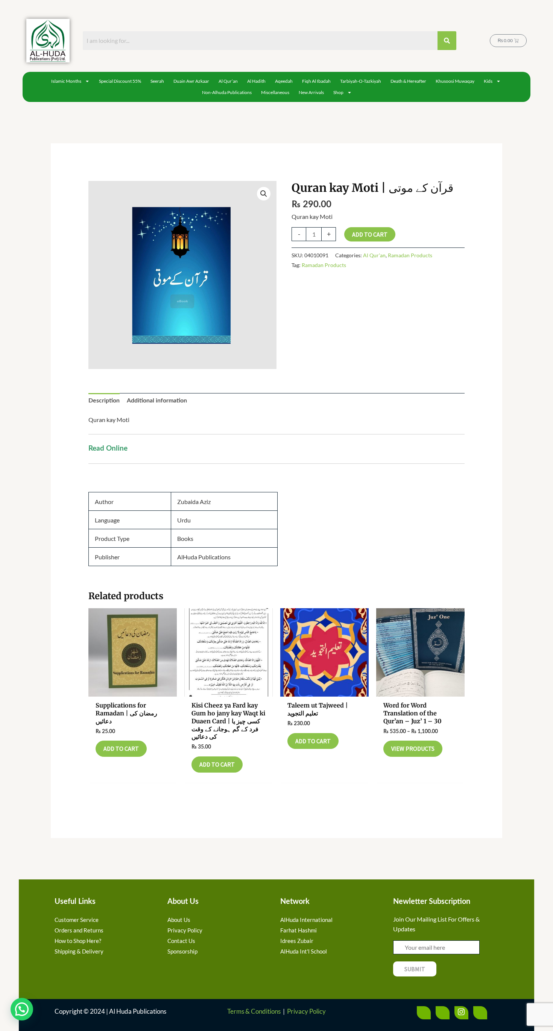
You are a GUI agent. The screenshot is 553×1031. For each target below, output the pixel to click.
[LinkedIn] (480, 1012)
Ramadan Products (410, 255)
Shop (338, 92)
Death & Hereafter (408, 81)
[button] (263, 193)
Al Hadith (256, 81)
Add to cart (369, 234)
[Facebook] (424, 1012)
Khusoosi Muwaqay (455, 81)
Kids (488, 81)
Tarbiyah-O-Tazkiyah (360, 81)
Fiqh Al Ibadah (316, 81)
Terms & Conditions (254, 1011)
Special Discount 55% (120, 81)
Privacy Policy (306, 1011)
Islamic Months (66, 81)
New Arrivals (311, 92)
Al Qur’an (228, 81)
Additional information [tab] (157, 401)
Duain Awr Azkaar (191, 81)
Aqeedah (284, 81)
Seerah (157, 81)
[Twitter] (443, 1012)
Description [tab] (104, 401)
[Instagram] (461, 1012)
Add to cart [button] (121, 748)
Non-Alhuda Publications (227, 92)
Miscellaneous (275, 92)
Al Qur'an (374, 255)
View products (412, 748)
